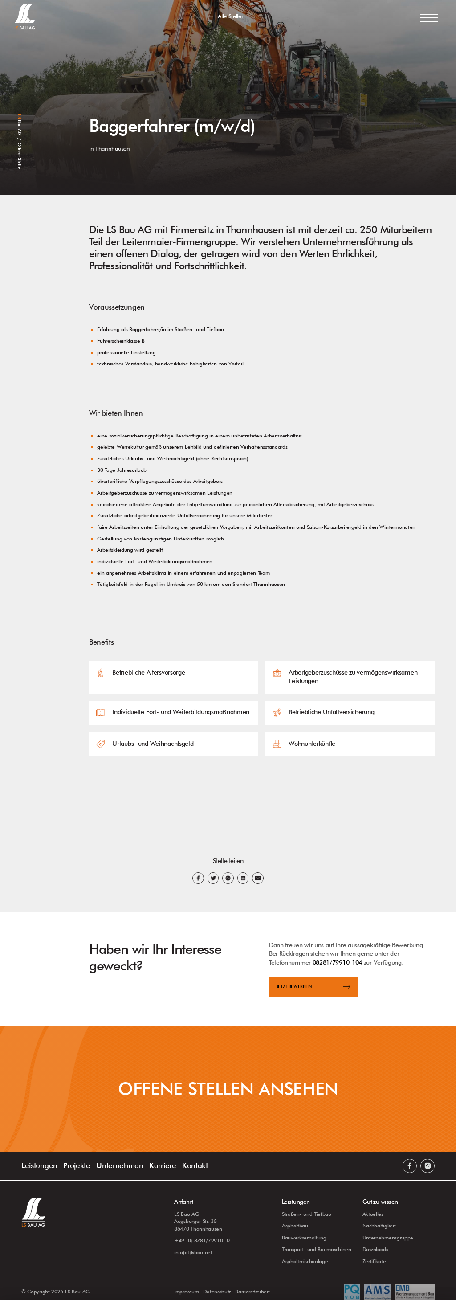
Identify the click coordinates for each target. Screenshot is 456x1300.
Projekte (76, 1165)
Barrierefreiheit (252, 1291)
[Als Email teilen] (258, 878)
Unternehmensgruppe (387, 1238)
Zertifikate (374, 1261)
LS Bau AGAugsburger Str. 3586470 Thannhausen (198, 1221)
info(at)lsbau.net (193, 1252)
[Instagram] (427, 1166)
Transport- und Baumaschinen (316, 1249)
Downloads (375, 1249)
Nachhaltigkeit (379, 1225)
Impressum (186, 1291)
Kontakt (195, 1165)
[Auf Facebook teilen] (198, 878)
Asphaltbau (295, 1225)
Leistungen (39, 1165)
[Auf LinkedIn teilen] (243, 878)
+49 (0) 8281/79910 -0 (202, 1240)
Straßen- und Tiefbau (306, 1214)
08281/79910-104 (337, 962)
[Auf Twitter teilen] (213, 878)
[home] (25, 17)
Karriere (162, 1165)
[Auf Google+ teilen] (228, 878)
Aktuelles (372, 1214)
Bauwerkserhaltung (304, 1238)
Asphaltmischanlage (305, 1261)
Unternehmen (119, 1165)
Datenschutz (217, 1291)
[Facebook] (410, 1166)
